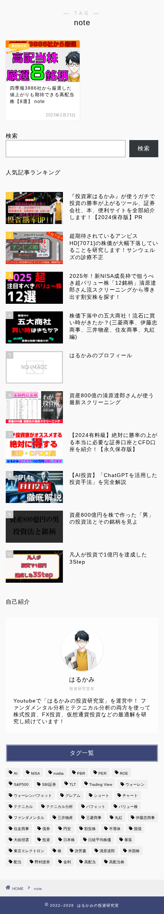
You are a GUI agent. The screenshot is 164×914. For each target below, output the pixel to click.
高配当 (90, 862)
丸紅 (118, 818)
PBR (81, 773)
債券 (46, 829)
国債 (137, 829)
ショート (101, 795)
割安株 (90, 829)
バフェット (95, 806)
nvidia (58, 773)
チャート (130, 795)
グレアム (72, 795)
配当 (17, 862)
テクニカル (23, 806)
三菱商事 (93, 818)
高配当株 (116, 862)
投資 (46, 840)
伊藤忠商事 (145, 818)
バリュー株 (128, 806)
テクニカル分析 (59, 806)
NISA (35, 773)
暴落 (128, 840)
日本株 (69, 840)
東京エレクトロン (29, 851)
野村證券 (42, 862)
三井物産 (65, 818)
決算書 (80, 851)
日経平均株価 (99, 840)
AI (16, 773)
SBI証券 (49, 784)
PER (102, 773)
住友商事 (21, 829)
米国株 (134, 851)
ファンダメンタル (29, 818)
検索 (12, 135)
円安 (67, 829)
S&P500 (21, 784)
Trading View (100, 784)
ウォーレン (135, 784)
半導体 (115, 829)
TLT (72, 784)
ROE (124, 773)
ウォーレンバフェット (33, 795)
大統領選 (21, 840)
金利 (67, 862)
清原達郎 (107, 851)
